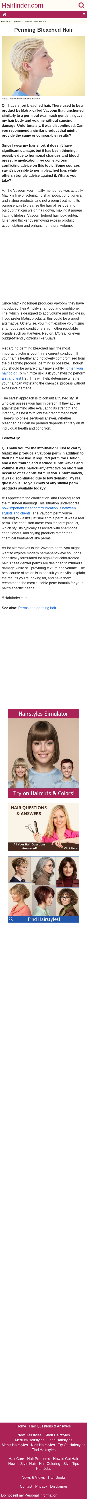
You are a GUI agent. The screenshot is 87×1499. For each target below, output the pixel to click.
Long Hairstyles (60, 1440)
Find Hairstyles (44, 1450)
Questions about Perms (34, 21)
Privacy (41, 1486)
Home (3, 21)
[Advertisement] (43, 264)
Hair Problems (38, 1459)
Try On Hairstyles (71, 1445)
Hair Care (16, 1459)
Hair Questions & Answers (50, 1426)
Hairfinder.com (22, 5)
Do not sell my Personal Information (29, 1495)
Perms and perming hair (37, 608)
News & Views (33, 1477)
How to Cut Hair (65, 1459)
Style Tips (71, 1464)
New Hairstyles (29, 1435)
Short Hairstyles (57, 1435)
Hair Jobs (43, 1468)
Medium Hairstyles (29, 1440)
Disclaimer (58, 1486)
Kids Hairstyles (43, 1445)
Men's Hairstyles (15, 1445)
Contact (26, 1486)
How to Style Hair (22, 1464)
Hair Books (57, 1477)
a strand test (11, 378)
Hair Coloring (49, 1464)
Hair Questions (15, 21)
